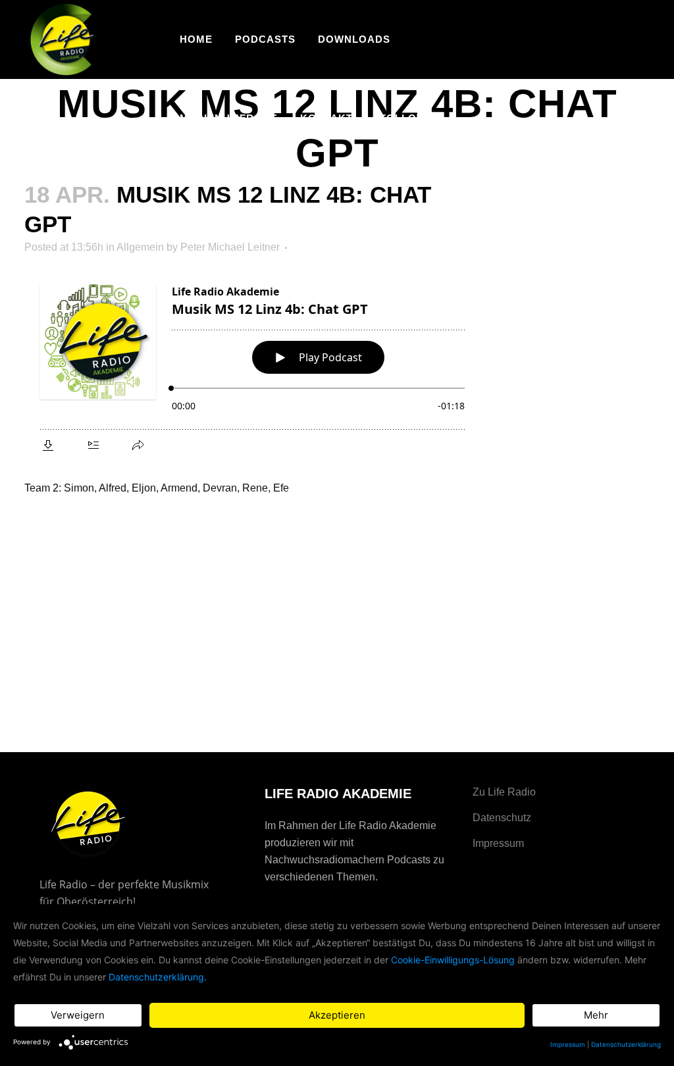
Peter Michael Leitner (230, 247)
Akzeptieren (337, 1015)
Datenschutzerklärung (626, 1044)
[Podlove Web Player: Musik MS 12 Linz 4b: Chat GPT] (252, 366)
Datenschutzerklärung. (158, 976)
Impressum (498, 843)
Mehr (596, 1015)
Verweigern (78, 1015)
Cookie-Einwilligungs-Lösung (453, 959)
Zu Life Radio (504, 792)
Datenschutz (502, 817)
